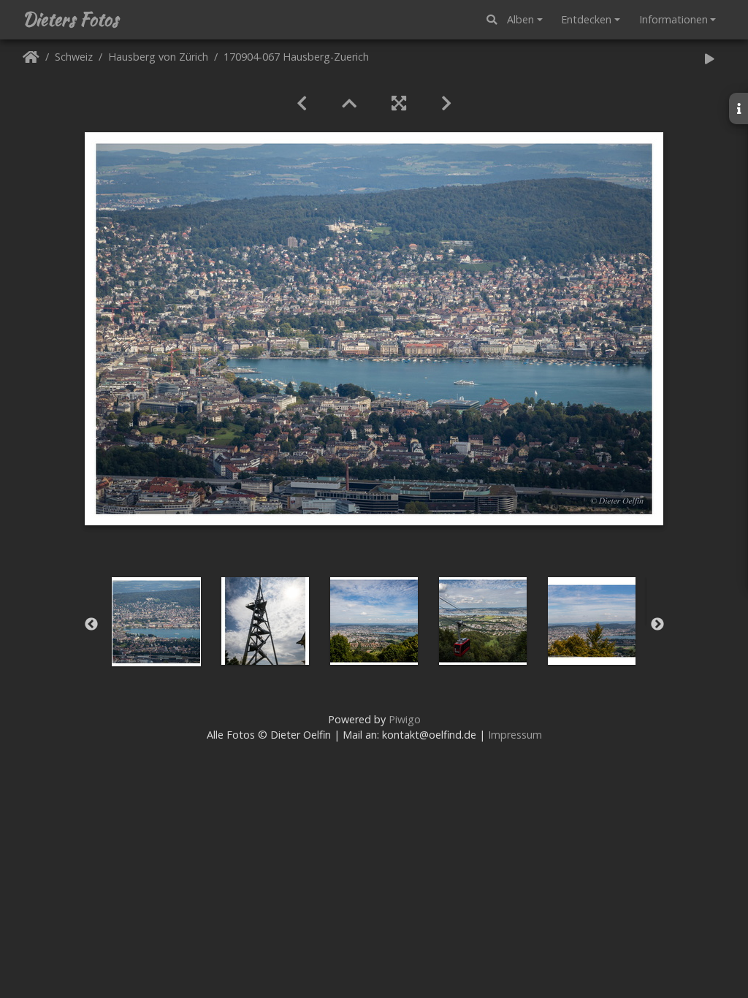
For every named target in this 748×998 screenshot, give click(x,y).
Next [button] (657, 624)
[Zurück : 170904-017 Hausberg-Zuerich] (301, 103)
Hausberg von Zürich (158, 57)
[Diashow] (709, 59)
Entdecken (586, 19)
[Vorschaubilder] (349, 103)
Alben (520, 19)
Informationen (673, 19)
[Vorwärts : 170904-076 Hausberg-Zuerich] (446, 103)
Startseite (31, 59)
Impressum (515, 735)
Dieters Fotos (70, 19)
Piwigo (405, 719)
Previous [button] (91, 624)
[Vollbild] (399, 103)
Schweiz (74, 57)
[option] (156, 621)
